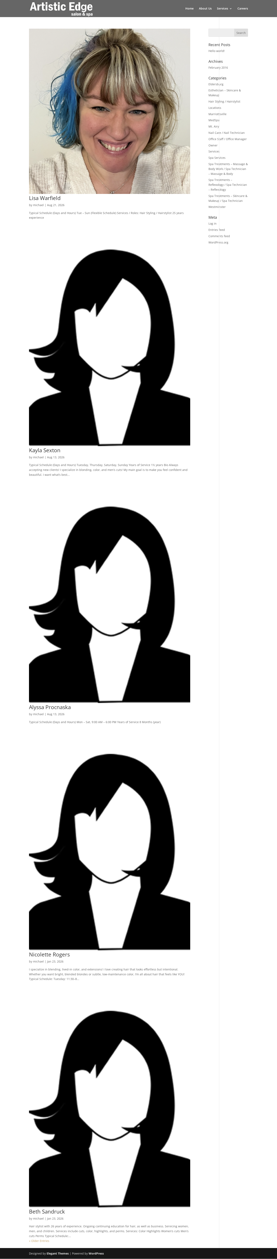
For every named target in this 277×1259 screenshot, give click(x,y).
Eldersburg (215, 84)
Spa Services (216, 158)
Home (189, 8)
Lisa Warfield (45, 198)
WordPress (96, 1253)
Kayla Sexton (44, 450)
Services (222, 8)
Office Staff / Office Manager (227, 139)
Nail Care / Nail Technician (226, 133)
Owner (213, 145)
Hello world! (216, 51)
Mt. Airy (213, 126)
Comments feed (219, 236)
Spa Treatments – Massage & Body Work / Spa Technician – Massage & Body (228, 169)
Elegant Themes (58, 1253)
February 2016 (218, 67)
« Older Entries (39, 1241)
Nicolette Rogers (49, 954)
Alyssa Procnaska (50, 707)
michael (38, 205)
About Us (205, 8)
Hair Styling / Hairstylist (224, 101)
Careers (242, 8)
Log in (212, 223)
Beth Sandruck (47, 1211)
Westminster (217, 207)
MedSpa (214, 120)
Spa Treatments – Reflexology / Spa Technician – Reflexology (227, 184)
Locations (214, 108)
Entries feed (216, 230)
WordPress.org (218, 242)
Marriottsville (217, 114)
